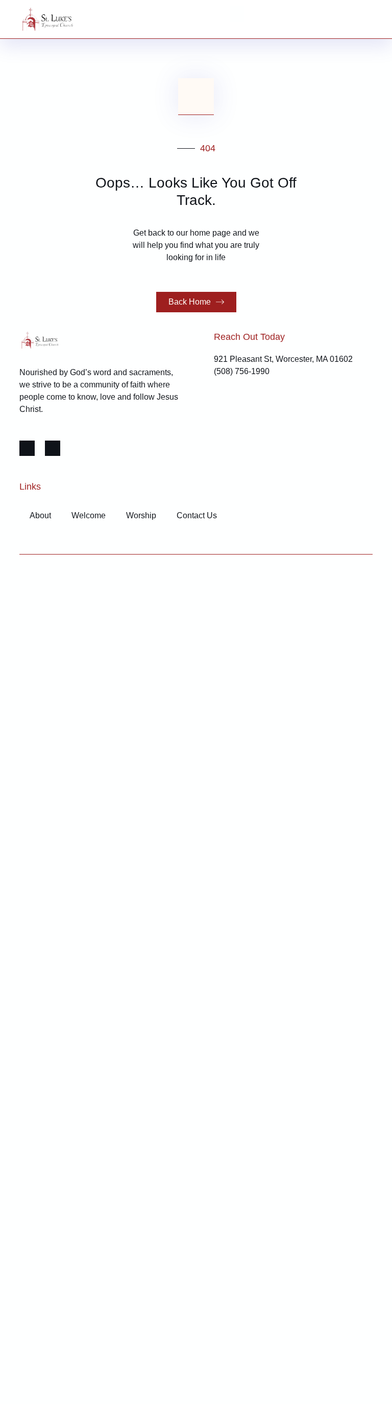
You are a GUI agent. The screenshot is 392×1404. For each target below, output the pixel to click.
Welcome (88, 515)
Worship (141, 515)
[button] (237, 14)
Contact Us (197, 515)
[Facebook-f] (27, 448)
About (40, 515)
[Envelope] (52, 448)
